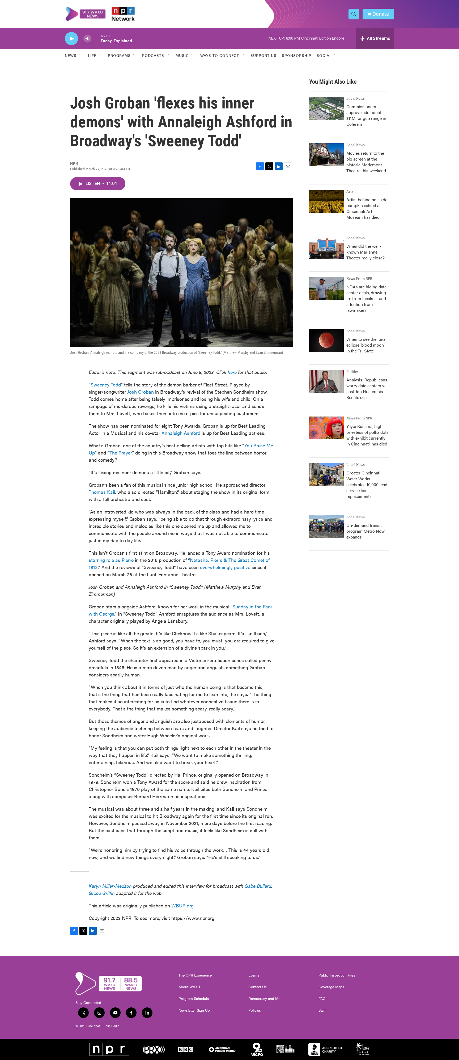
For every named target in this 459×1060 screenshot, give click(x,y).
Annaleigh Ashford (181, 433)
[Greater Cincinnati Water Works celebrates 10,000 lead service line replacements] (326, 474)
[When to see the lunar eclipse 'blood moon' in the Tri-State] (326, 340)
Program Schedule (193, 998)
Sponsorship (296, 55)
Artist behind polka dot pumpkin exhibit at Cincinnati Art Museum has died (367, 208)
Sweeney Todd (106, 384)
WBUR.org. (183, 905)
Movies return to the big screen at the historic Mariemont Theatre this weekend (366, 162)
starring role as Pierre (111, 560)
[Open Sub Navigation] (80, 55)
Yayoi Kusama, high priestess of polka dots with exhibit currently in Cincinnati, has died (367, 435)
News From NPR (359, 279)
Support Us (263, 55)
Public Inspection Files (336, 975)
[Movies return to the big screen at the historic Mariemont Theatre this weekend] (326, 154)
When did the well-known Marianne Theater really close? (365, 252)
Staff (322, 1010)
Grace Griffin (102, 893)
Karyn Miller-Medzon (110, 885)
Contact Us (257, 987)
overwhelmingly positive (225, 567)
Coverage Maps (331, 987)
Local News (355, 98)
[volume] (87, 39)
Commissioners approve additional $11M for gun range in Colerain (366, 115)
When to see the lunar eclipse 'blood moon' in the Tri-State (366, 345)
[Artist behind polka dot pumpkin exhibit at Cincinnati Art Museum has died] (326, 201)
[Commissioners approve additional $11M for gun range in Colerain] (326, 108)
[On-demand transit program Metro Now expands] (326, 526)
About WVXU (189, 987)
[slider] (96, 38)
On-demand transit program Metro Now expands (365, 531)
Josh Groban (140, 391)
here (232, 372)
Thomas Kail (102, 492)
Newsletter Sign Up (194, 1010)
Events (253, 975)
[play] (71, 39)
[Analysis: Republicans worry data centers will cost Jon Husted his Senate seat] (326, 381)
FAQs (323, 998)
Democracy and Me (264, 998)
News (70, 55)
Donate (380, 14)
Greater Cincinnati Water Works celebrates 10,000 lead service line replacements (366, 484)
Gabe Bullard (258, 885)
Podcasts (153, 55)
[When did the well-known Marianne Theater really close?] (326, 247)
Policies (254, 1010)
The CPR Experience (195, 975)
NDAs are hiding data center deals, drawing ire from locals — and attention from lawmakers (366, 298)
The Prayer (120, 452)
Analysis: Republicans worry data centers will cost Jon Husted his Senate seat (367, 388)
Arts (349, 192)
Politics (352, 372)
